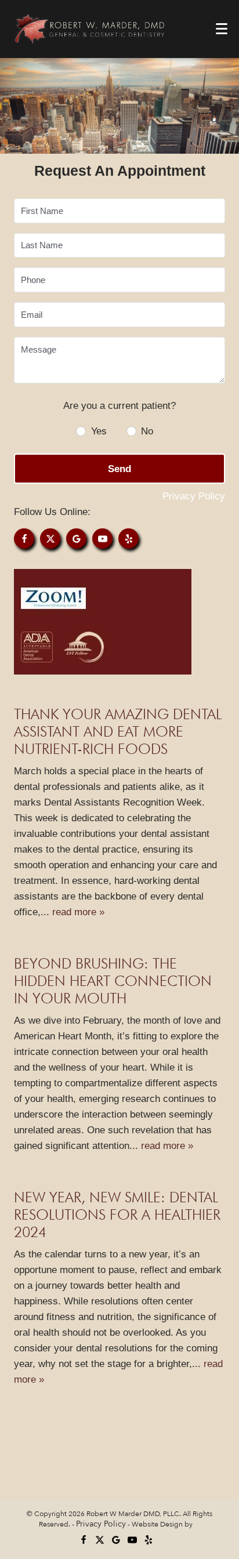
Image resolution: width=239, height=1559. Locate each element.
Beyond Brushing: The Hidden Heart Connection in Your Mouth (113, 981)
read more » (78, 912)
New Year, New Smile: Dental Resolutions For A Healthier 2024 (117, 1214)
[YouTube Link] (102, 538)
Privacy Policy (193, 496)
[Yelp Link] (128, 538)
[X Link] (50, 538)
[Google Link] (76, 538)
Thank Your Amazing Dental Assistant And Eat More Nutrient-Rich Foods (118, 731)
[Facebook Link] (24, 538)
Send (119, 468)
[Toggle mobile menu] (221, 29)
